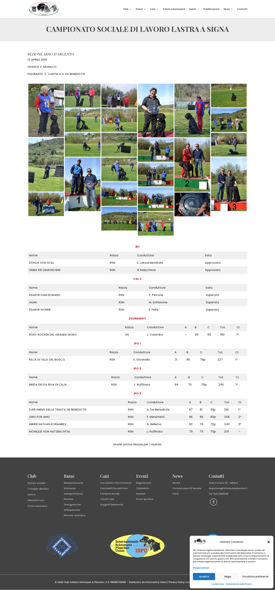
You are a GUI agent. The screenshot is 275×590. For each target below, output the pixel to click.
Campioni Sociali (109, 493)
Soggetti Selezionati (111, 504)
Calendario (142, 488)
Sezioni (31, 494)
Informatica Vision (156, 582)
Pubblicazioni (211, 9)
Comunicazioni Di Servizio (187, 488)
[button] (268, 542)
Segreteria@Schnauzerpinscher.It (228, 488)
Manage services (201, 567)
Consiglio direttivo (38, 488)
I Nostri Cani (107, 499)
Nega (227, 576)
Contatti (242, 9)
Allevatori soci (36, 500)
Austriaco (79, 515)
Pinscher (69, 499)
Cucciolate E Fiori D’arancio (116, 483)
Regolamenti (143, 483)
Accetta (204, 576)
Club (125, 9)
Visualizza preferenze (255, 576)
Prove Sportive (144, 499)
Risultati (140, 493)
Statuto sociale (36, 483)
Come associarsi (37, 506)
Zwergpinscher (72, 504)
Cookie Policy (218, 584)
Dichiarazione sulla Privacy (239, 584)
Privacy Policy (176, 582)
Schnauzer (70, 488)
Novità (176, 483)
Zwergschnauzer (73, 493)
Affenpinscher (72, 510)
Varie (176, 493)
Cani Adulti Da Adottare (114, 488)
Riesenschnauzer (73, 483)
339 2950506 (220, 493)
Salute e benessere (174, 9)
